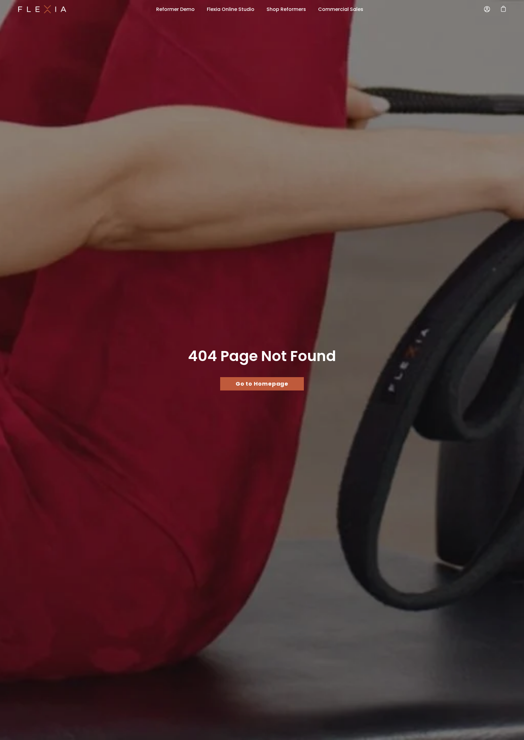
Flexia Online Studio (230, 9)
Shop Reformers (286, 9)
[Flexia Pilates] (42, 9)
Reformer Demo (175, 9)
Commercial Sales (340, 9)
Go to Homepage (262, 383)
